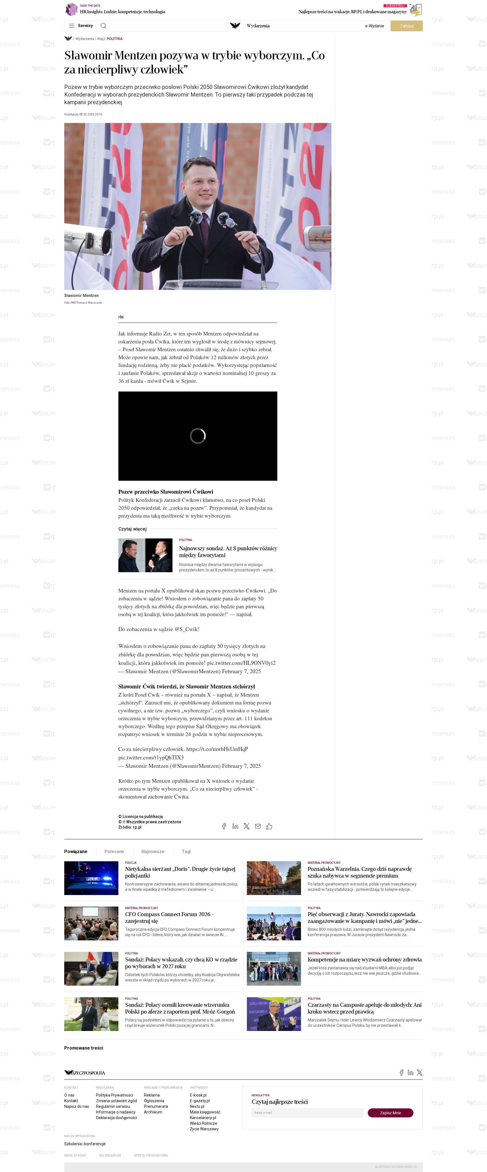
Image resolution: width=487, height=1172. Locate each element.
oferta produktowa (151, 1155)
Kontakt (71, 1101)
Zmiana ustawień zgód (116, 1101)
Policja (130, 862)
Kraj (100, 39)
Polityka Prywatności (114, 1095)
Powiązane (75, 851)
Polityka (115, 39)
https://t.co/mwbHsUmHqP (217, 749)
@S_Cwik (186, 629)
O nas (69, 1095)
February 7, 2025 (241, 671)
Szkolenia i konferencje (85, 1144)
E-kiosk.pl (198, 1095)
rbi (120, 317)
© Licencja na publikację (140, 816)
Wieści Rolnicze (203, 1123)
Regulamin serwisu (113, 1106)
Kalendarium (110, 1155)
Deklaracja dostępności (116, 1117)
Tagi (186, 851)
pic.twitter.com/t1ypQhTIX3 (151, 757)
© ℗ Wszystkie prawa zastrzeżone (149, 822)
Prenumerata (156, 1106)
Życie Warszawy (204, 1129)
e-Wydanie (374, 26)
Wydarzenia (258, 26)
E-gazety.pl (200, 1101)
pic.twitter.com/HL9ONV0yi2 (241, 662)
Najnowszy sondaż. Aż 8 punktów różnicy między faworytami (228, 552)
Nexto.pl (197, 1106)
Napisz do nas (76, 1106)
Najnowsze (153, 851)
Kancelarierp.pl (203, 1117)
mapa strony (75, 1155)
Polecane (115, 851)
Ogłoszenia (154, 1101)
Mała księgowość (205, 1112)
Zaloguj (406, 26)
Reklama (152, 1095)
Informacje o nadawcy (116, 1112)
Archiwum (153, 1112)
